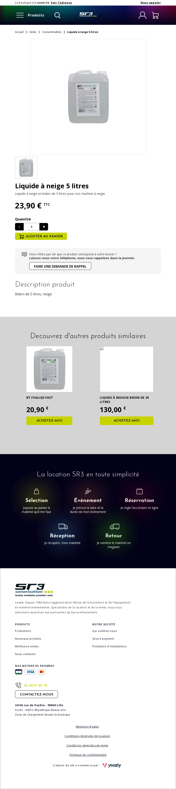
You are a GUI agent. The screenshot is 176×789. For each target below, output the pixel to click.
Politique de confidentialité (88, 755)
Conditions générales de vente (87, 745)
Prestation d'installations (109, 646)
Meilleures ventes (27, 646)
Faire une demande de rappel (60, 266)
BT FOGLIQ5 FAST (39, 397)
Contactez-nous (36, 694)
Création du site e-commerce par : (77, 765)
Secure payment (103, 638)
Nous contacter (25, 654)
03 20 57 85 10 (35, 685)
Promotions (23, 631)
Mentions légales (87, 726)
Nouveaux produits (28, 638)
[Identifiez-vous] (142, 15)
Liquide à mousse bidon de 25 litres (124, 399)
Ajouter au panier (44, 236)
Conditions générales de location (87, 736)
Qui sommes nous (104, 631)
